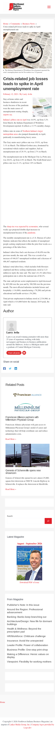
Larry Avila (12, 332)
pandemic (31, 232)
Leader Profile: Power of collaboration (27, 645)
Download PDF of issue (29, 582)
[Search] (48, 521)
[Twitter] (10, 368)
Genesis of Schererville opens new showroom (23, 471)
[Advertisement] (27, 195)
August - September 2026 (29, 543)
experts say (7, 114)
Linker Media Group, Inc (19, 724)
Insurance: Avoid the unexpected (25, 640)
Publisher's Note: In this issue (23, 605)
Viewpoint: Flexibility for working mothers (29, 661)
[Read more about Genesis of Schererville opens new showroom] (28, 455)
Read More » (11, 439)
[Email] (24, 353)
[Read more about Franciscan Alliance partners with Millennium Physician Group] (28, 402)
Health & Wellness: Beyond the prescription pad (24, 630)
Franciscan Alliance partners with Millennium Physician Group (22, 418)
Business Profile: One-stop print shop (27, 649)
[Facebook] (4, 368)
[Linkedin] (15, 368)
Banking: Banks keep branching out (26, 617)
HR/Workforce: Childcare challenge (26, 636)
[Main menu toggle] (49, 6)
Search (10, 516)
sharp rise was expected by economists (22, 226)
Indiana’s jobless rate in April (15, 119)
